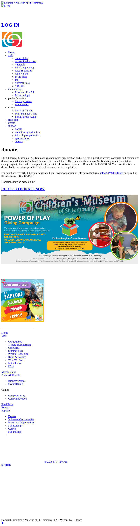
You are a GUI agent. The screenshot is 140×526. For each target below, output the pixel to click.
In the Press (14, 363)
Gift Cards (13, 347)
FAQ (11, 366)
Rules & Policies (17, 357)
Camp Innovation (17, 398)
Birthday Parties (16, 380)
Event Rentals (15, 383)
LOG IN (10, 25)
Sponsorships (15, 425)
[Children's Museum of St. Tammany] (22, 2)
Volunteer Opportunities (21, 419)
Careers (12, 428)
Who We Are (15, 360)
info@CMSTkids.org (111, 173)
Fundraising (14, 431)
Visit (3, 335)
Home (4, 332)
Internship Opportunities (21, 422)
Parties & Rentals (10, 375)
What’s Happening (18, 353)
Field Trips (7, 404)
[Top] (2, 523)
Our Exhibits (15, 341)
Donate (12, 416)
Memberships (8, 372)
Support (5, 410)
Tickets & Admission (19, 344)
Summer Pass (15, 350)
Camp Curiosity (16, 395)
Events (5, 407)
